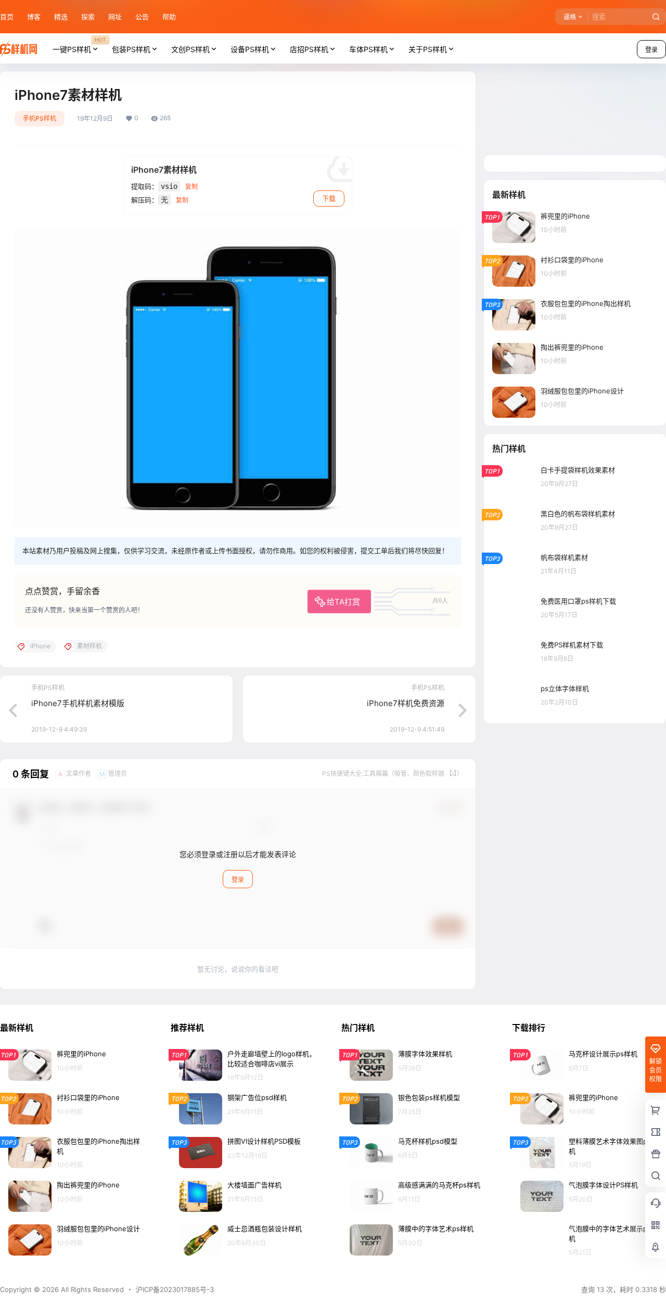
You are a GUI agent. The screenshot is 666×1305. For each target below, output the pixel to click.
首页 (7, 16)
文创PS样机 (190, 49)
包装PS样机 (131, 49)
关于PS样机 (427, 49)
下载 (329, 198)
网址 (115, 16)
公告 (142, 16)
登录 (238, 880)
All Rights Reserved (91, 1289)
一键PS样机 (79, 45)
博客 (34, 16)
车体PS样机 (368, 49)
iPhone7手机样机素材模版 (77, 703)
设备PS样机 (249, 49)
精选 (61, 16)
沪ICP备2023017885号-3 (175, 1289)
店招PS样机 (309, 49)
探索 (88, 16)
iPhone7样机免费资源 (405, 703)
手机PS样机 (39, 118)
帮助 (169, 16)
